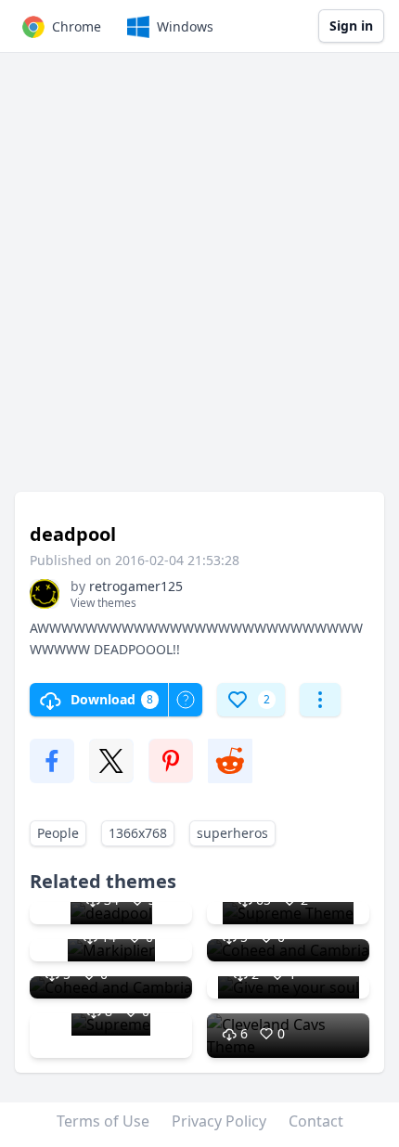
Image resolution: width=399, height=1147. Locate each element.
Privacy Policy (219, 1121)
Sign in (351, 25)
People (58, 833)
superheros (232, 833)
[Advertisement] (199, 281)
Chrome (76, 26)
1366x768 (138, 833)
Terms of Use (103, 1121)
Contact (316, 1121)
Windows (185, 26)
